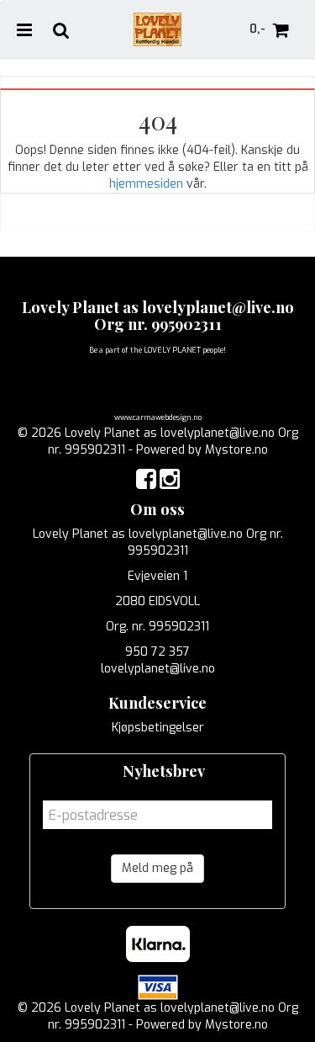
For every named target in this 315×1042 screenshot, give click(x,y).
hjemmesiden (146, 184)
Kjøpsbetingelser (158, 728)
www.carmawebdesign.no (158, 417)
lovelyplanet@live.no (158, 669)
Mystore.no (236, 450)
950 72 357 (157, 652)
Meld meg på (157, 868)
